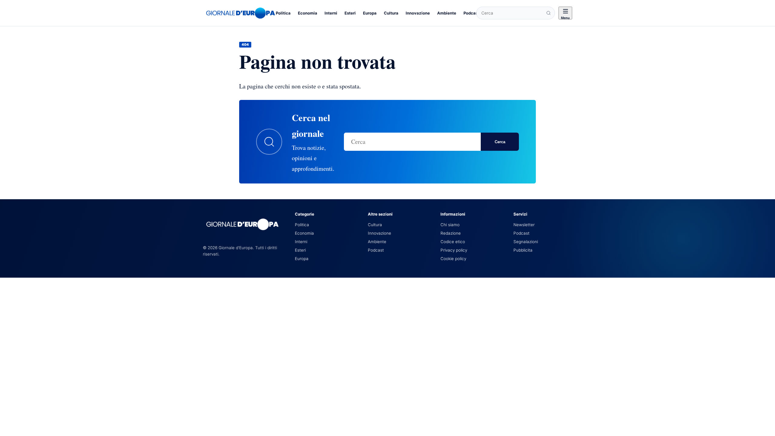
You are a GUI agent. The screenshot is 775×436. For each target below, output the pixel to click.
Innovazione (418, 13)
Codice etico (452, 241)
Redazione (450, 233)
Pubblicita (523, 250)
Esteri (350, 13)
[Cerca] (548, 13)
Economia (307, 13)
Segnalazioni (525, 241)
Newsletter (524, 224)
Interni (331, 13)
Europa (370, 13)
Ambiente (446, 13)
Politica (283, 13)
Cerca (500, 142)
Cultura (391, 13)
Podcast (471, 13)
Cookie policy (453, 258)
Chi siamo (450, 224)
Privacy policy (453, 250)
